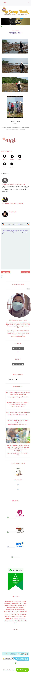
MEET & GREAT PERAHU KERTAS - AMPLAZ (12, 203)
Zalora (15, 623)
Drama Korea (22, 603)
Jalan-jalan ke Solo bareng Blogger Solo (18, 412)
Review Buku (15, 616)
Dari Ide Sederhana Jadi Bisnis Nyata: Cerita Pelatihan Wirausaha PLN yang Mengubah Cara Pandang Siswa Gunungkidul (18, 448)
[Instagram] (16, 348)
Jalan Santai (18, 605)
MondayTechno (10, 609)
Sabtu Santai (22, 616)
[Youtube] (19, 348)
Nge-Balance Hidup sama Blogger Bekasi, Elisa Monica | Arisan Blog (18, 393)
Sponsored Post (11, 618)
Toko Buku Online (11, 621)
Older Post (25, 272)
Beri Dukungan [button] (22, 670)
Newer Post (6, 272)
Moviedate (7, 612)
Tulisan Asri (24, 621)
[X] (13, 348)
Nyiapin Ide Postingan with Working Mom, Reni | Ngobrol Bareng (18, 403)
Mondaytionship (19, 609)
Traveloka (18, 621)
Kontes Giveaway (18, 607)
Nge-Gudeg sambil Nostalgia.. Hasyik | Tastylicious (18, 421)
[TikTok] (22, 348)
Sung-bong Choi (13, 212)
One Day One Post (17, 614)
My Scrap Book (16, 612)
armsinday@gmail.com (18, 336)
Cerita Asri (14, 603)
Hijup (12, 605)
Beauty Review (17, 601)
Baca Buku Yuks (9, 601)
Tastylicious (22, 619)
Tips (5, 621)
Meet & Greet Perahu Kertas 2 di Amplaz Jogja (13, 184)
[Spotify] (22, 364)
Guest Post (8, 605)
